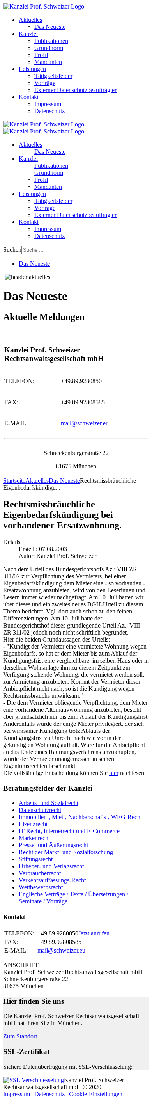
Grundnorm (48, 47)
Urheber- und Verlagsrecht (51, 866)
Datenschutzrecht (40, 810)
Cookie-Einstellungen (95, 1094)
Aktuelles (30, 19)
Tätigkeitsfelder (53, 76)
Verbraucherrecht (40, 873)
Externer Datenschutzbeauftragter (75, 90)
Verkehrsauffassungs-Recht (52, 880)
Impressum (47, 104)
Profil (41, 55)
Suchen (12, 249)
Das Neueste (49, 26)
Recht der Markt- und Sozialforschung (66, 852)
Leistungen (32, 69)
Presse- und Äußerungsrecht (53, 845)
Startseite (14, 480)
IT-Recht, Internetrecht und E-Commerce (69, 831)
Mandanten (48, 62)
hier (113, 773)
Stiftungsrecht (36, 859)
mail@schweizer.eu (85, 423)
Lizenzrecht (33, 824)
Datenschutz (49, 111)
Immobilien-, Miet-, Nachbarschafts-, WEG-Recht (80, 817)
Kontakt (29, 97)
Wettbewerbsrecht (41, 887)
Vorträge (44, 83)
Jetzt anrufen (94, 933)
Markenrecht (34, 838)
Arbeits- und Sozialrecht (48, 803)
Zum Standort (20, 1036)
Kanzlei (28, 33)
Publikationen (51, 40)
